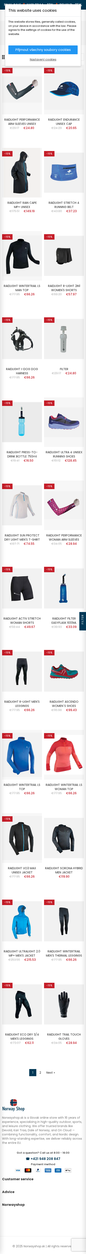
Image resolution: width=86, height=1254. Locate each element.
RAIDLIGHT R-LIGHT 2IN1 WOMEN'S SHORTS (64, 288)
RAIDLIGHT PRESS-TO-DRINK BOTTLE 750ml (22, 454)
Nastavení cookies (43, 59)
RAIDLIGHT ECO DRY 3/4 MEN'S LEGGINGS (22, 1036)
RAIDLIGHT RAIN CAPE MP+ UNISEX (22, 205)
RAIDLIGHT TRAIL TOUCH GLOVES (64, 1036)
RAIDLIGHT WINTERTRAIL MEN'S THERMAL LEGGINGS (64, 953)
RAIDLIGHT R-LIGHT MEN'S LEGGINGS (22, 704)
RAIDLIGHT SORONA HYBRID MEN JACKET (64, 870)
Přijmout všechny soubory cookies (43, 49)
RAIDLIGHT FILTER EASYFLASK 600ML (64, 620)
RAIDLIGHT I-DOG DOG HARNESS (22, 371)
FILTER (64, 369)
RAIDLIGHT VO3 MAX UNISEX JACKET (22, 870)
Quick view (31, 80)
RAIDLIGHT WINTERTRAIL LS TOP (22, 787)
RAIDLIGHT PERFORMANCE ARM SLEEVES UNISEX (22, 122)
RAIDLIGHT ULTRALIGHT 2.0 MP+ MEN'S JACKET (22, 953)
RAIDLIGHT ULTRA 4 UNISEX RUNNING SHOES (64, 454)
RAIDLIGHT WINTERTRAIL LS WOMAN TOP (64, 787)
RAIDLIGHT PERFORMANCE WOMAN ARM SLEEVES (64, 537)
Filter (82, 619)
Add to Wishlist (31, 72)
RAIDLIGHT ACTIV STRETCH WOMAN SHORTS (22, 620)
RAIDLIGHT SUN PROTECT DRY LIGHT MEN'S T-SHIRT (22, 537)
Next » (50, 1073)
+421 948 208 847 (45, 1158)
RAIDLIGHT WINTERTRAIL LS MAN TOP (22, 288)
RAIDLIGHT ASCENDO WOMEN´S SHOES (64, 704)
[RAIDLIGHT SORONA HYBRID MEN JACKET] (64, 838)
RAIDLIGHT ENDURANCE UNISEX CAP (64, 122)
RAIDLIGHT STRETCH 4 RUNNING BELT (64, 205)
